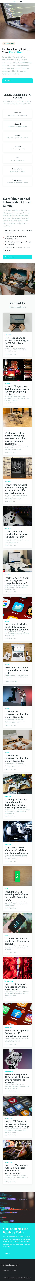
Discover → (8, 80)
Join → (7, 1253)
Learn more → (10, 257)
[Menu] (21, 1)
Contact (13, 1270)
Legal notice (5, 1270)
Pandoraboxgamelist (11, 1265)
